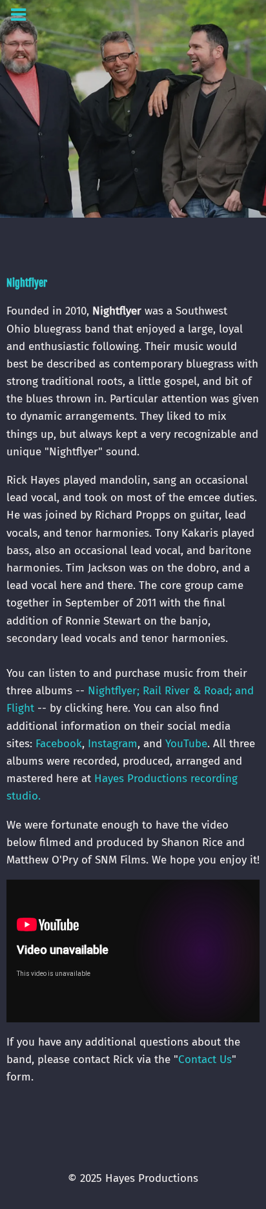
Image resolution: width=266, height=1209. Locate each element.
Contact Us (205, 1059)
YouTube (186, 743)
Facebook (59, 743)
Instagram (113, 743)
